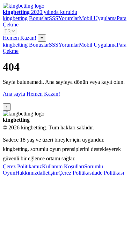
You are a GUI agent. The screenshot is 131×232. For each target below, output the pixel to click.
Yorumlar (68, 18)
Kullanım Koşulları (63, 166)
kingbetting (15, 18)
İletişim (50, 173)
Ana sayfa (14, 94)
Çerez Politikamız (22, 166)
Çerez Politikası (75, 173)
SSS (53, 18)
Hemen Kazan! (19, 38)
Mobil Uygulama (98, 18)
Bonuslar (39, 18)
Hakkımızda (28, 173)
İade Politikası (108, 173)
